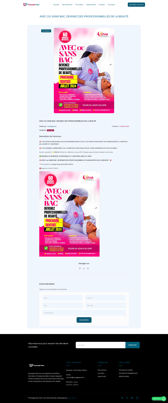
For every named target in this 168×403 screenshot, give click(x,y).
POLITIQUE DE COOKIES (126, 370)
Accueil (56, 5)
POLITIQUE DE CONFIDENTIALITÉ (128, 373)
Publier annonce (137, 5)
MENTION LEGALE (124, 376)
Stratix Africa (71, 398)
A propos (111, 5)
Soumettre (84, 320)
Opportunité (91, 5)
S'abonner (132, 345)
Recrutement (67, 5)
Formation (79, 5)
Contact (102, 5)
